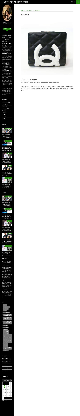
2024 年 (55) (5, 364)
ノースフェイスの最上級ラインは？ (7, 315)
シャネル (5, 325)
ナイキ (5, 305)
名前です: (5, 22)
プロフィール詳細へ (7, 29)
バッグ (4, 106)
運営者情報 (73, 1)
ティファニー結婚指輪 (7, 335)
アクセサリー (6, 102)
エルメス (5, 343)
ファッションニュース (8, 128)
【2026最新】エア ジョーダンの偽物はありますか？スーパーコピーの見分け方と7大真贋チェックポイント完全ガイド (7, 137)
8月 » (6, 400)
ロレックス (6, 308)
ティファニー (6, 331)
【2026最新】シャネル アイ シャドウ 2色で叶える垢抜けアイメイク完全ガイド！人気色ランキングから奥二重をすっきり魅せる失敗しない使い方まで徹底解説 (7, 187)
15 (35, 82)
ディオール (6, 327)
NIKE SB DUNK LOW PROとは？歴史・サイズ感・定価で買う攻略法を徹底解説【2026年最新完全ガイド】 (7, 149)
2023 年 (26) (5, 368)
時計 (4, 112)
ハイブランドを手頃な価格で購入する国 (15, 2)
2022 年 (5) (4, 371)
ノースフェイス (7, 306)
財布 (39, 82)
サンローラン (6, 333)
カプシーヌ (6, 350)
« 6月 (3, 400)
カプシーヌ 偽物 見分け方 (7, 348)
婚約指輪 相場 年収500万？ (7, 338)
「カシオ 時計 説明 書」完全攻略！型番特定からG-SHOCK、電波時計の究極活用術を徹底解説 (7, 162)
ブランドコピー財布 (29, 79)
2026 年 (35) (5, 358)
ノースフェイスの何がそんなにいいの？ (7, 322)
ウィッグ (5, 104)
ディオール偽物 (5, 70)
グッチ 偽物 (4, 53)
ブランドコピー (45, 82)
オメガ (5, 310)
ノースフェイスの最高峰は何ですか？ (7, 318)
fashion (6, 329)
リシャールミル (7, 312)
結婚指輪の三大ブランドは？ (7, 341)
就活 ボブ (5, 345)
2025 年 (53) (5, 361)
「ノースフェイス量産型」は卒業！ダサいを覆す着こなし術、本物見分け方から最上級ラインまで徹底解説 (7, 174)
